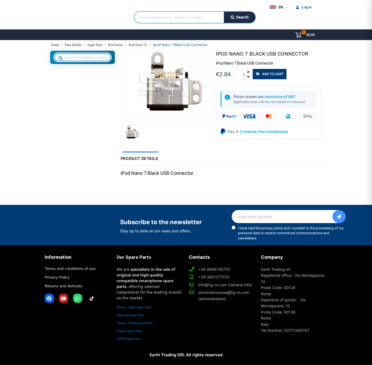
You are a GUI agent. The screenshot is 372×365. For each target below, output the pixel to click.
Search (242, 17)
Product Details (139, 158)
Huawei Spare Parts (129, 331)
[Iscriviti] (339, 216)
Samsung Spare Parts (130, 315)
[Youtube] (63, 298)
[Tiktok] (91, 298)
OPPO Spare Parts (129, 339)
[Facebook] (49, 298)
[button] (269, 74)
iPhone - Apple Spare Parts (134, 307)
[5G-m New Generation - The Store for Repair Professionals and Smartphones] (73, 15)
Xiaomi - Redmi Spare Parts (135, 323)
